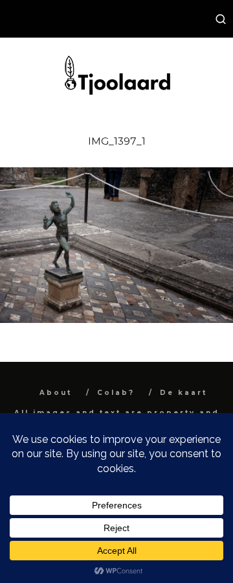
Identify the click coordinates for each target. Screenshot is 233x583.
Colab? (116, 392)
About (55, 392)
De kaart (183, 392)
